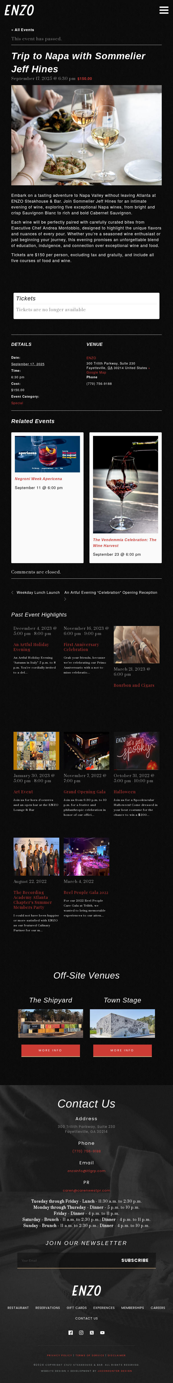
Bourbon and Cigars (134, 685)
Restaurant (18, 1308)
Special (17, 403)
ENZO (91, 358)
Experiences (104, 1308)
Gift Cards (77, 1308)
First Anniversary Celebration (81, 647)
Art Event (23, 791)
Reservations (48, 1308)
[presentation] (47, 454)
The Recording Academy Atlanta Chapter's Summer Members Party (33, 900)
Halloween (125, 791)
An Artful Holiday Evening (31, 647)
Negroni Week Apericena (38, 479)
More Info (50, 1050)
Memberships (132, 1308)
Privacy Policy (59, 1355)
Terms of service (89, 1355)
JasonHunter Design (115, 1371)
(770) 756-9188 (86, 1151)
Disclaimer (117, 1355)
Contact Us (86, 1318)
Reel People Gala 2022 (86, 892)
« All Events (22, 29)
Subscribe (134, 1260)
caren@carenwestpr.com (86, 1190)
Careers (158, 1308)
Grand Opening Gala (85, 791)
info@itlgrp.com (87, 1170)
